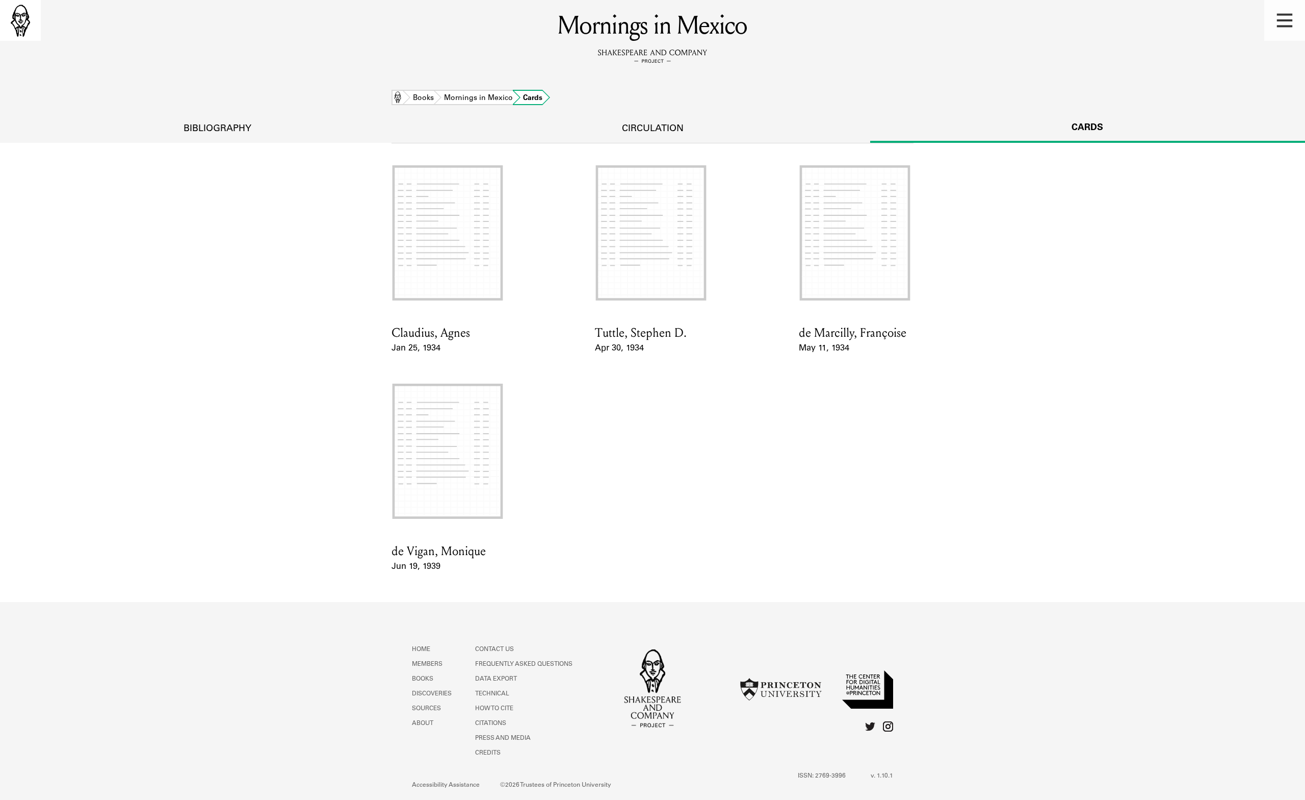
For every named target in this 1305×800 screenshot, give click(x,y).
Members (427, 664)
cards (1087, 128)
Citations (490, 723)
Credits (488, 753)
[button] (1284, 20)
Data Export (496, 679)
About (422, 723)
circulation (653, 129)
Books (423, 98)
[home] (20, 20)
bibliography (217, 129)
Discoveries (432, 694)
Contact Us (494, 649)
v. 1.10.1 (882, 776)
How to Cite (494, 709)
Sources (426, 709)
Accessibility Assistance (446, 785)
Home (398, 98)
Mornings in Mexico (478, 98)
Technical (492, 694)
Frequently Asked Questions (523, 664)
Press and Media (503, 738)
